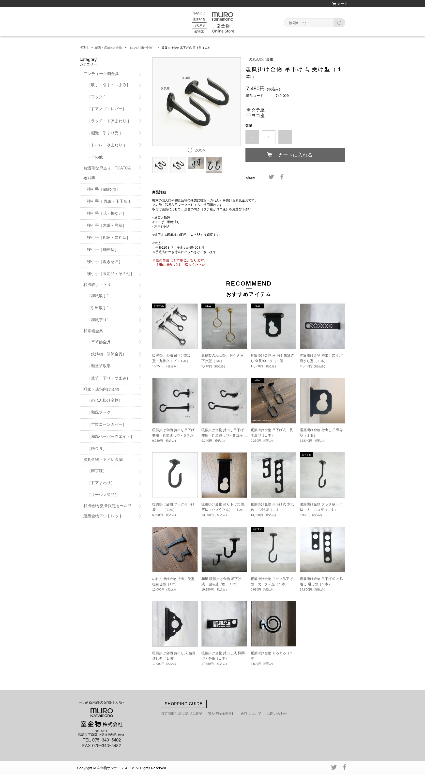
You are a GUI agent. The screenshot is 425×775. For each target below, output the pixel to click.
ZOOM (200, 150)
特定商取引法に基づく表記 (181, 713)
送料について (251, 713)
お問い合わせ (277, 713)
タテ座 (258, 110)
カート (342, 4)
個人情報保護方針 (221, 713)
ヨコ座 (258, 115)
